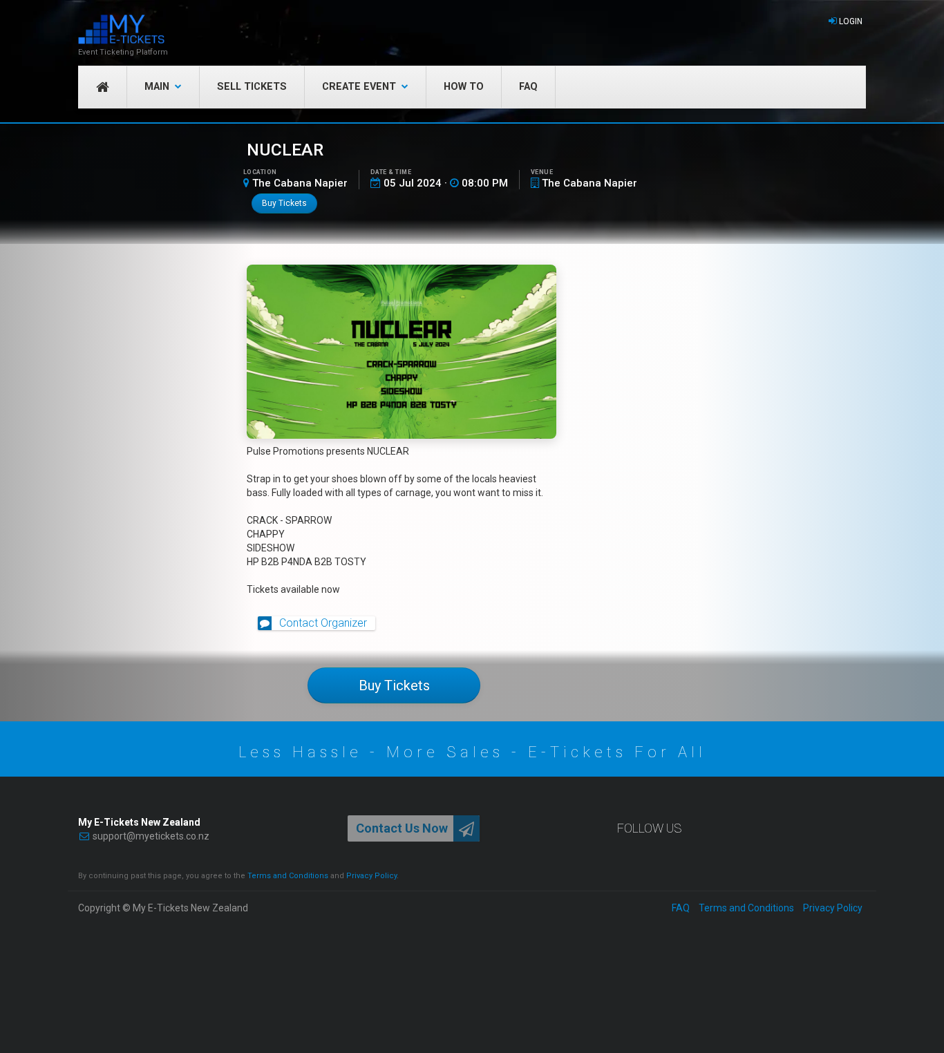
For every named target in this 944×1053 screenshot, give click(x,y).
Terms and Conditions (287, 875)
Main (156, 87)
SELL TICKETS (252, 87)
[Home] (123, 29)
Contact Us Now (402, 828)
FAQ (528, 87)
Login (850, 21)
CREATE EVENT (359, 87)
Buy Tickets (284, 203)
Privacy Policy (371, 875)
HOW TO (464, 87)
